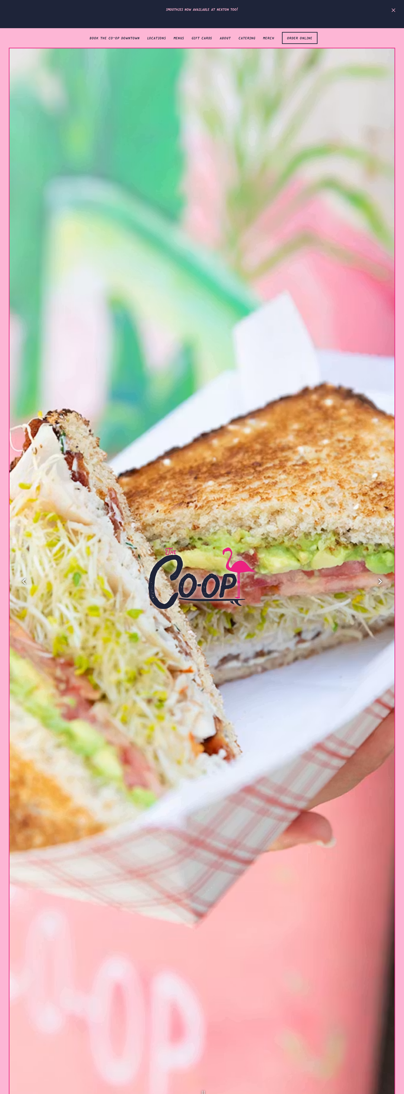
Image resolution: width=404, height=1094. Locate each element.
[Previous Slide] (24, 581)
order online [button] (299, 37)
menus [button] (179, 37)
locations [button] (156, 37)
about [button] (225, 37)
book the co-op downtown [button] (115, 37)
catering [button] (247, 37)
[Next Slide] (380, 581)
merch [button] (268, 37)
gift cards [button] (202, 37)
